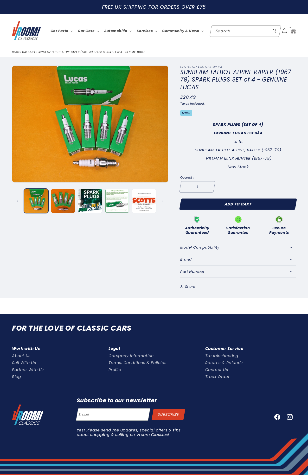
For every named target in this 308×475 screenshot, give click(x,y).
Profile (115, 369)
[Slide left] (17, 201)
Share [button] (190, 286)
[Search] (274, 31)
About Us (21, 356)
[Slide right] (163, 201)
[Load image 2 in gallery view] (63, 201)
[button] (293, 30)
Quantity (187, 177)
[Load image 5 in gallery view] (144, 201)
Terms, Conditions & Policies (137, 362)
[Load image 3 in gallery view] (90, 201)
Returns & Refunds (224, 362)
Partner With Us (28, 369)
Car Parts (28, 52)
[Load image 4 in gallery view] (117, 201)
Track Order (217, 376)
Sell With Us (24, 362)
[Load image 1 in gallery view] (36, 201)
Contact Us (216, 369)
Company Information (131, 356)
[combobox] (245, 31)
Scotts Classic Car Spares (201, 66)
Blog (16, 376)
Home (15, 52)
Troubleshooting (221, 356)
